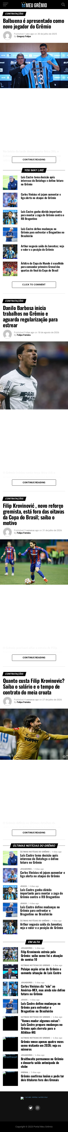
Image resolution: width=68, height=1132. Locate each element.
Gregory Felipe (24, 36)
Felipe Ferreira (23, 335)
